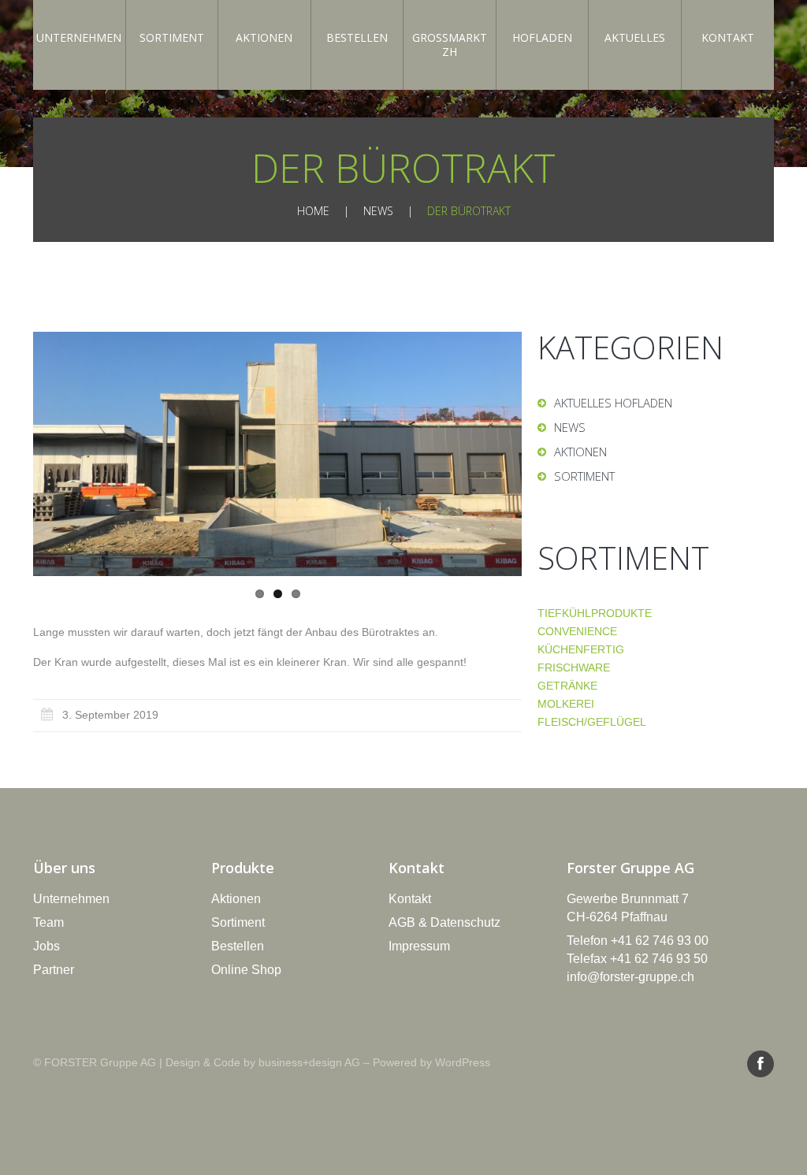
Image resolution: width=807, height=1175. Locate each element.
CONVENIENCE (577, 631)
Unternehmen (78, 37)
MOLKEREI (565, 703)
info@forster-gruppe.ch (630, 977)
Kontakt (727, 37)
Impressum (419, 946)
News (378, 210)
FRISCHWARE (573, 667)
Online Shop (246, 969)
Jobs (46, 946)
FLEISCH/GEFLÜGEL (591, 722)
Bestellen (357, 37)
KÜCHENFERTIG (580, 649)
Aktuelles (634, 37)
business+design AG (309, 1062)
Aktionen (264, 37)
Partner (53, 969)
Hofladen (542, 37)
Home (313, 210)
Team (48, 922)
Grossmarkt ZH (449, 44)
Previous (88, 454)
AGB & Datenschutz (444, 922)
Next (466, 454)
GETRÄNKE (567, 685)
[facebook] (760, 1063)
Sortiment (171, 37)
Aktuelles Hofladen (613, 403)
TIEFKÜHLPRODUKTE (594, 613)
